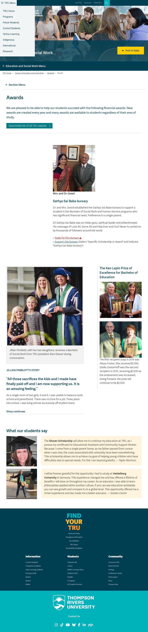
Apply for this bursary (67, 237)
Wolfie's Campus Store (75, 570)
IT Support (71, 581)
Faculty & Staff (31, 573)
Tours (110, 581)
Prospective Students (33, 566)
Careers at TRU (113, 562)
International (9, 45)
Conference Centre (115, 573)
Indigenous (8, 39)
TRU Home (9, 11)
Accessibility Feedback (74, 548)
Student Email (72, 573)
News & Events (113, 566)
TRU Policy (74, 545)
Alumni (28, 577)
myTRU (78, 3)
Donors (28, 581)
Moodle (70, 577)
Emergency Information (74, 537)
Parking (111, 570)
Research (8, 51)
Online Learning (11, 34)
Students (50, 73)
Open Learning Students (34, 570)
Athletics (98, 3)
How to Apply (132, 50)
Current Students (11, 28)
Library (69, 566)
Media (28, 584)
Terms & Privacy (74, 534)
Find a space (112, 577)
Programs (8, 16)
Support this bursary (66, 241)
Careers (87, 3)
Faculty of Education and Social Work (29, 73)
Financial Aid (72, 562)
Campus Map (113, 584)
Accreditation (74, 541)
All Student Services (74, 584)
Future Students (11, 22)
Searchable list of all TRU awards (27, 125)
